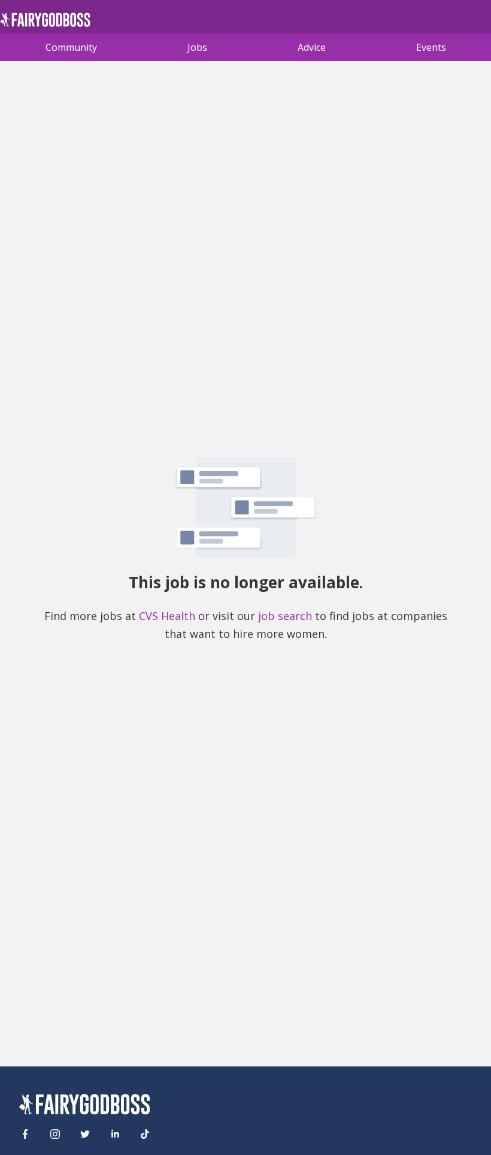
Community (71, 47)
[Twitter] (85, 1134)
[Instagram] (55, 1134)
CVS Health (167, 616)
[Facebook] (25, 1134)
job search (285, 616)
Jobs (197, 47)
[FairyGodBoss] (84, 1106)
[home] (45, 23)
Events (431, 47)
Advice (312, 47)
